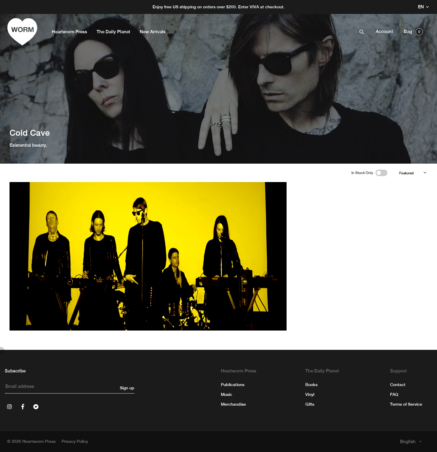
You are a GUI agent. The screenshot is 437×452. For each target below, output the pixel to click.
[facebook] (22, 406)
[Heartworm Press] (22, 31)
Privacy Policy (75, 441)
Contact (397, 384)
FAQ (394, 394)
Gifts (309, 404)
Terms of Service (406, 404)
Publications (232, 384)
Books (311, 384)
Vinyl (309, 394)
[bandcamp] (35, 406)
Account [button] (384, 31)
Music (226, 394)
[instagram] (9, 406)
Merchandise (233, 404)
